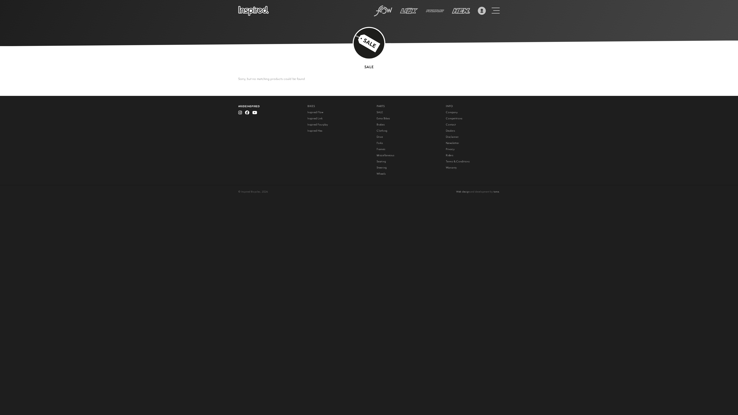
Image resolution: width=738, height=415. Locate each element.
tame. (497, 191)
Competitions (454, 118)
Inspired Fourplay (318, 124)
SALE (380, 112)
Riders (449, 155)
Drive (380, 137)
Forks (380, 143)
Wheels (381, 173)
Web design (463, 191)
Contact (451, 124)
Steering (382, 167)
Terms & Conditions (458, 161)
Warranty (451, 167)
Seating (381, 161)
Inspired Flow (315, 112)
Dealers (450, 130)
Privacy (450, 149)
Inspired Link (315, 118)
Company (452, 112)
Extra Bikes (383, 118)
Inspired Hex (315, 130)
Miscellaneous (385, 155)
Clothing (382, 130)
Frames (381, 149)
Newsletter (452, 143)
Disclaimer (452, 137)
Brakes (381, 124)
